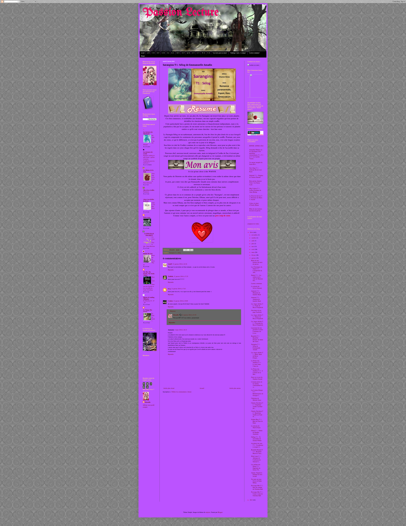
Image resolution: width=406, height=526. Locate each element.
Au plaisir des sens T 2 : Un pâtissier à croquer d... (257, 445)
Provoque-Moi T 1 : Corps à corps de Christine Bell (257, 494)
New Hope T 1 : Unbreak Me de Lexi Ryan (255, 170)
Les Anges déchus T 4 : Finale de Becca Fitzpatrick (257, 305)
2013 (251, 500)
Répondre (171, 270)
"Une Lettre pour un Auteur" (219, 53)
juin (253, 244)
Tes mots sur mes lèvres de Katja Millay (256, 481)
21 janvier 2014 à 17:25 (181, 276)
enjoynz (208, 512)
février (254, 255)
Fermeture (146, 192)
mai (253, 246)
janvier (254, 258)
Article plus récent (168, 388)
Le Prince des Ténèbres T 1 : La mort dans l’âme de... (256, 363)
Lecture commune (256, 283)
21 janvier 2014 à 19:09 (181, 301)
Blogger (220, 512)
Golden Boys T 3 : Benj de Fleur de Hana (257, 421)
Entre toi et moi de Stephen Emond (256, 378)
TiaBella (170, 276)
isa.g (169, 288)
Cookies (170, 301)
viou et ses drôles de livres (148, 200)
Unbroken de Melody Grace (256, 399)
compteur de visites (253, 224)
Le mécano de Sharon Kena (255, 427)
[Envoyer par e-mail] (184, 250)
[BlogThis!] (186, 250)
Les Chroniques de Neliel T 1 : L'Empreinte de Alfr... (256, 269)
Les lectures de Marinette (148, 133)
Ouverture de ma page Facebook (256, 311)
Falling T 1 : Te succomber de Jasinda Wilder (256, 439)
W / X (203, 53)
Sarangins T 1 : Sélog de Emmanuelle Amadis (255, 347)
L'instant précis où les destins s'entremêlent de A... (256, 384)
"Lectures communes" (254, 53)
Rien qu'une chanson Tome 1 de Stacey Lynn (255, 183)
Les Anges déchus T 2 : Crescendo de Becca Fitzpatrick (257, 323)
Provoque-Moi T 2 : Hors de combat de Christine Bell (257, 487)
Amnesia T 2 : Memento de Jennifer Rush (256, 293)
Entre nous (146, 217)
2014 (251, 232)
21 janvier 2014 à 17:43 (178, 289)
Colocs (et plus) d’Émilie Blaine (254, 204)
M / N (178, 53)
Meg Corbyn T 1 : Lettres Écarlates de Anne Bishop (255, 190)
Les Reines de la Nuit (148, 171)
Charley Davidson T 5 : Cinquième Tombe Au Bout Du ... (257, 405)
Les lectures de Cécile (148, 153)
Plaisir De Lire (148, 253)
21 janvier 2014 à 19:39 (189, 315)
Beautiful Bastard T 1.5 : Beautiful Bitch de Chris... (257, 451)
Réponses (173, 311)
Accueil (142, 53)
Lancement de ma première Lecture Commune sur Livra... (257, 330)
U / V (198, 53)
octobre (254, 238)
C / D (153, 53)
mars (253, 252)
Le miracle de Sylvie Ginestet (256, 287)
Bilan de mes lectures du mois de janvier (255, 210)
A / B (148, 53)
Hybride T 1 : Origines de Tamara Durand (256, 176)
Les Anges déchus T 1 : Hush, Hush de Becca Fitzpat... (257, 355)
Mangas (143, 56)
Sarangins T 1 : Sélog (175, 253)
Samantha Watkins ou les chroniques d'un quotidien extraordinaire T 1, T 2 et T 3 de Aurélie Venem (256, 154)
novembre (255, 235)
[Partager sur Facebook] (190, 250)
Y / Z (208, 53)
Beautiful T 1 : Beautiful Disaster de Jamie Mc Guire (257, 338)
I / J (168, 53)
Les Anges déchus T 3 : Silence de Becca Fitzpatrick (257, 317)
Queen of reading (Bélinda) (148, 298)
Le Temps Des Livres (147, 311)
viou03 (170, 264)
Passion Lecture (181, 13)
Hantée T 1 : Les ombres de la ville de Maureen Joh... (257, 277)
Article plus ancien (235, 388)
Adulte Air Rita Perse (153, 205)
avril (253, 249)
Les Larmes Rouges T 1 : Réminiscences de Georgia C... (257, 392)
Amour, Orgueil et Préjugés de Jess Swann (256, 474)
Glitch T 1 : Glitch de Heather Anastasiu (256, 432)
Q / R (188, 53)
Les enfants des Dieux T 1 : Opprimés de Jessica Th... (255, 467)
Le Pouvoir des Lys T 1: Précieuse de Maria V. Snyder (255, 197)
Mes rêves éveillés (148, 190)
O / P (183, 53)
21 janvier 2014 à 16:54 (180, 264)
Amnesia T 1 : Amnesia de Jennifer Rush (256, 299)
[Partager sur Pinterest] (192, 250)
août (253, 241)
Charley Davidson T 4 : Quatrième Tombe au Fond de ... (257, 413)
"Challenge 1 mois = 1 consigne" (238, 53)
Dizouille (176, 315)
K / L (172, 53)
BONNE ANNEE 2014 (256, 146)
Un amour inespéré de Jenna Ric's (255, 163)
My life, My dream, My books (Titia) (148, 273)
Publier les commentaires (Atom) (181, 392)
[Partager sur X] (188, 250)
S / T (193, 53)
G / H (163, 53)
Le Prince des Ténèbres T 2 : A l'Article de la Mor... (257, 371)
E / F (158, 53)
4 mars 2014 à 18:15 (181, 330)
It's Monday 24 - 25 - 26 (148, 301)
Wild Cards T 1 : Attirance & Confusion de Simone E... (256, 459)
